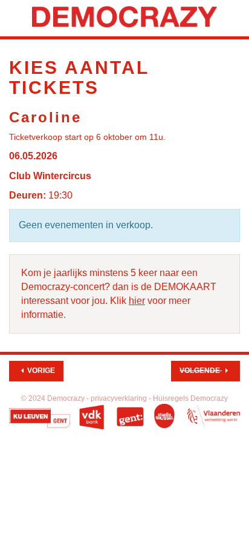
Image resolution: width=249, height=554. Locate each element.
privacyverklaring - (122, 398)
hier (137, 300)
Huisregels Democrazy (190, 398)
